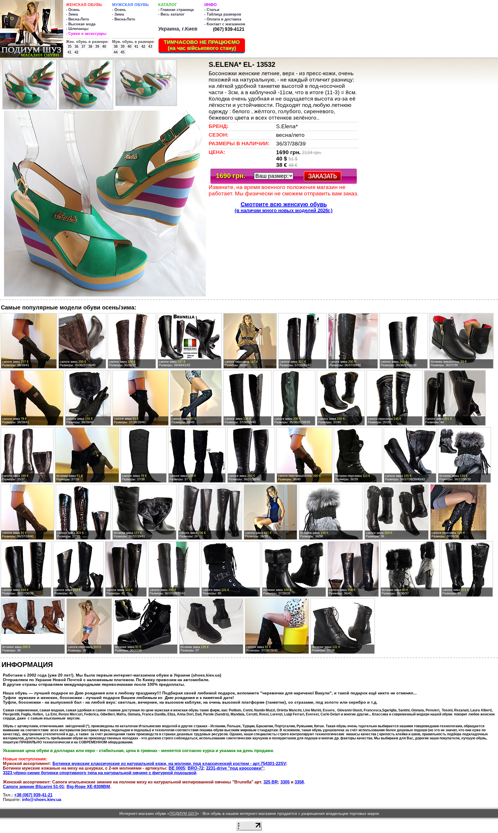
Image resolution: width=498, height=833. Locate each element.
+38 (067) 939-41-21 (33, 795)
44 (116, 52)
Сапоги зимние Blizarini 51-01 (33, 786)
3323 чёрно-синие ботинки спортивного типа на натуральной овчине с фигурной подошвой (99, 772)
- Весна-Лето (77, 19)
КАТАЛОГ (167, 4)
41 (69, 52)
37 (83, 46)
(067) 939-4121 (228, 29)
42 (76, 52)
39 (97, 46)
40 (104, 46)
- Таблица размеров (222, 14)
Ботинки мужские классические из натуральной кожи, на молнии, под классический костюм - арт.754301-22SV (169, 763)
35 (69, 46)
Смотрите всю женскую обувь (284, 207)
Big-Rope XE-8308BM (88, 786)
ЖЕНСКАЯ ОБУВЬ (84, 4)
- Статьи (211, 9)
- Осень (73, 9)
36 (76, 46)
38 (90, 46)
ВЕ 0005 (177, 768)
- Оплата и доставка (222, 19)
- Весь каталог (171, 14)
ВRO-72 (195, 768)
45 (122, 52)
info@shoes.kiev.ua (41, 799)
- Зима (72, 14)
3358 (299, 782)
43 (150, 46)
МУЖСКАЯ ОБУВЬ (130, 4)
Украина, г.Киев (177, 29)
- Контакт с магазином (224, 24)
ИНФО (210, 4)
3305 (285, 782)
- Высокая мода (80, 24)
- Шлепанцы (77, 29)
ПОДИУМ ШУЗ (183, 813)
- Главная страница (176, 9)
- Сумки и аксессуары (86, 33)
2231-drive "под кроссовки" (234, 768)
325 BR (270, 782)
